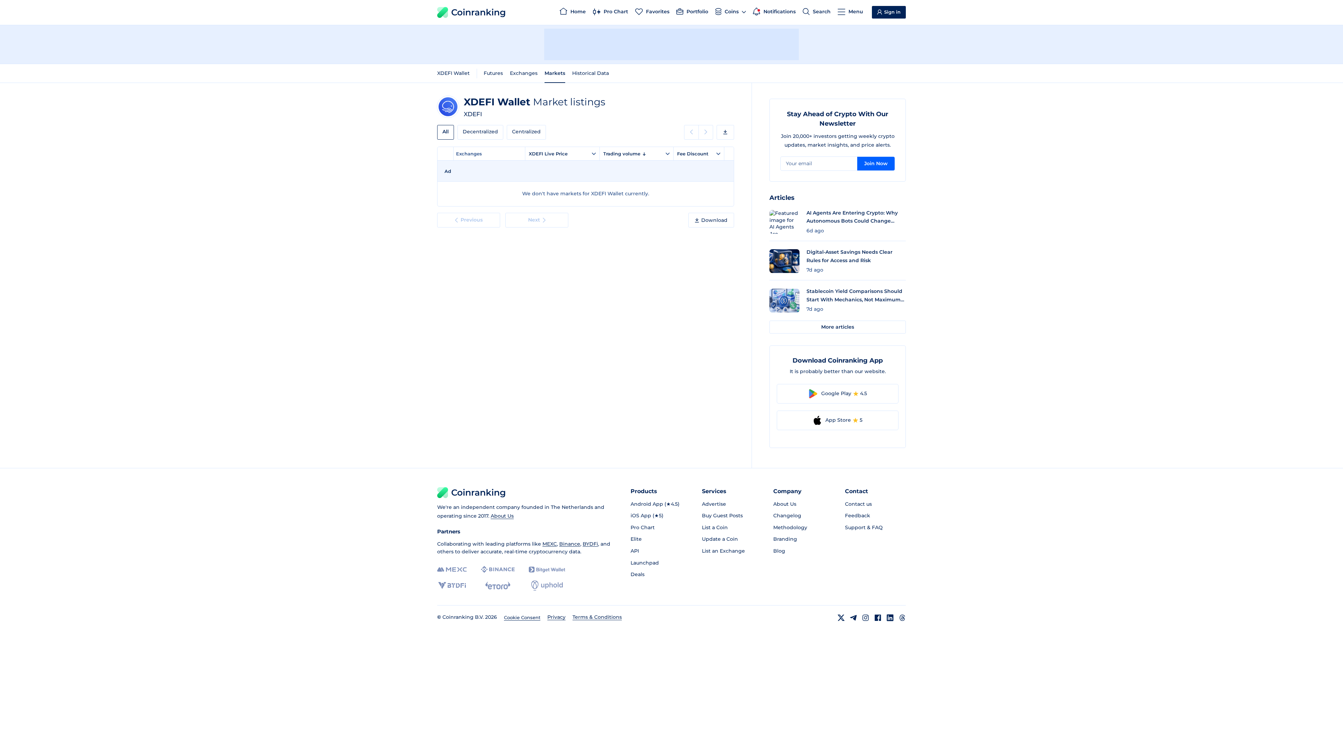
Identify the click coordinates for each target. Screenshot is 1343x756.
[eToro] (498, 585)
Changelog (787, 515)
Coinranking (478, 12)
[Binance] (498, 569)
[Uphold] (547, 585)
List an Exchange (723, 551)
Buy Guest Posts (722, 515)
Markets (555, 73)
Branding (785, 539)
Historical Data (590, 73)
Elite (636, 539)
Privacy (556, 617)
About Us (502, 516)
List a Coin (715, 527)
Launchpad (645, 563)
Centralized (526, 131)
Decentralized (480, 131)
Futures (493, 73)
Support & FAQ (864, 527)
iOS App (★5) (647, 515)
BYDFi (590, 544)
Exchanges (524, 73)
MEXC (549, 544)
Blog (779, 551)
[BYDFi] (452, 585)
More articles (837, 327)
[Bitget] (547, 570)
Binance (569, 544)
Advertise (714, 504)
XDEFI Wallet (453, 73)
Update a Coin (720, 539)
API (635, 551)
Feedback (857, 515)
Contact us (858, 504)
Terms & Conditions (597, 617)
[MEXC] (452, 569)
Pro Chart (643, 527)
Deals (638, 574)
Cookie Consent (522, 617)
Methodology (790, 527)
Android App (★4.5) (655, 504)
